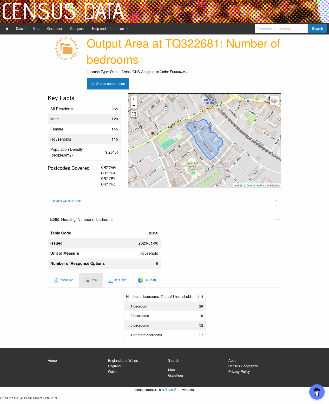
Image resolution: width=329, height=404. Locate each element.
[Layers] (274, 100)
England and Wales (123, 360)
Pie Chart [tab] (149, 280)
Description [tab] (66, 280)
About (232, 360)
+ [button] (133, 99)
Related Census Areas (66, 201)
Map (171, 369)
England (114, 365)
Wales (112, 371)
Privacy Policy (239, 371)
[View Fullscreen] (134, 114)
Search (173, 360)
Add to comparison (110, 83)
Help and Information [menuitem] (108, 28)
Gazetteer (175, 375)
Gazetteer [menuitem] (54, 28)
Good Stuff (173, 389)
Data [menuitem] (19, 28)
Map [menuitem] (36, 28)
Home (52, 360)
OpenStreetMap (256, 185)
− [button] (133, 105)
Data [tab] (93, 280)
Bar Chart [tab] (119, 280)
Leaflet (238, 185)
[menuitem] (7, 28)
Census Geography (243, 365)
